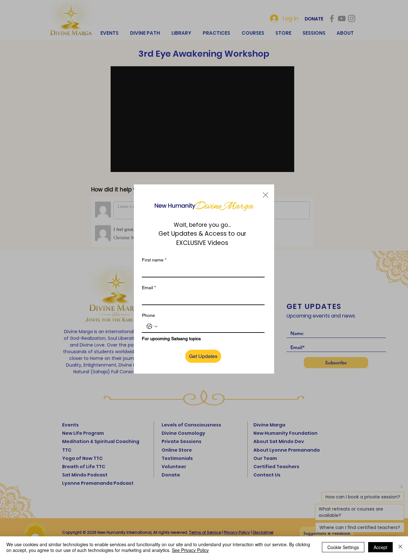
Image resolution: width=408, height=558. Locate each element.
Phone (148, 315)
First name (154, 259)
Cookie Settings (343, 547)
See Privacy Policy (190, 550)
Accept (380, 547)
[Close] (400, 547)
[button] (265, 194)
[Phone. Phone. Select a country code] (152, 326)
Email (149, 287)
